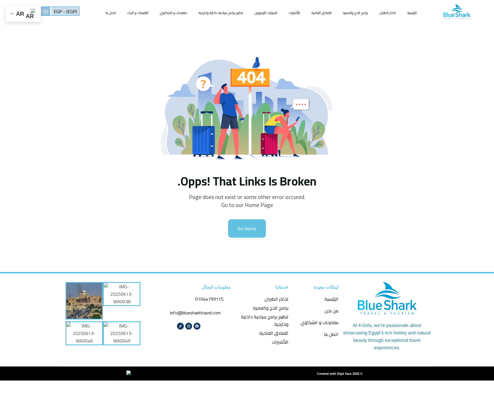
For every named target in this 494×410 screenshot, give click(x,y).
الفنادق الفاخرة (322, 12)
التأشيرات (294, 12)
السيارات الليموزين (265, 12)
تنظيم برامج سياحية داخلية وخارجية (221, 12)
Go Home (247, 228)
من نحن (331, 310)
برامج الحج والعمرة (355, 12)
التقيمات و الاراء (137, 12)
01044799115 (209, 299)
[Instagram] (188, 326)
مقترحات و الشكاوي (173, 12)
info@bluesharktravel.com (195, 312)
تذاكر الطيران (387, 12)
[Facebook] (197, 326)
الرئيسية (412, 12)
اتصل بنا (110, 12)
